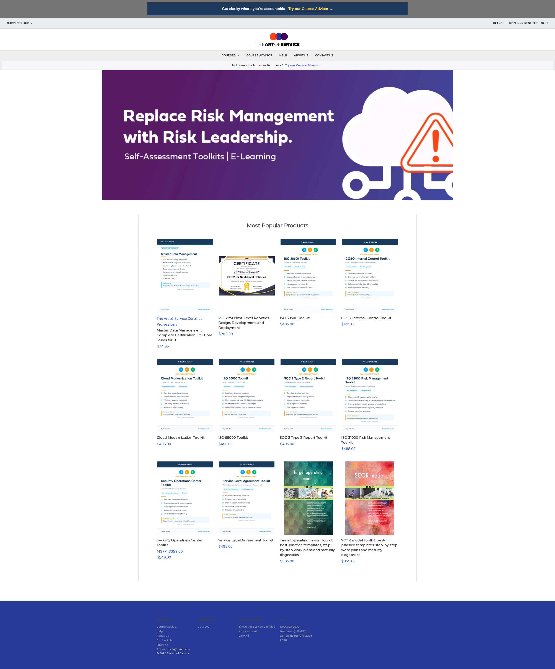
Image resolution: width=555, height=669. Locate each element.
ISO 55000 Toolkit (233, 437)
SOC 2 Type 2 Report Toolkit (304, 437)
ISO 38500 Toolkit (295, 318)
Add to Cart (185, 280)
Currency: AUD (18, 23)
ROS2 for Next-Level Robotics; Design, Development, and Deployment (243, 323)
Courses (229, 55)
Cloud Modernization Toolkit (180, 437)
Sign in (514, 23)
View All (244, 636)
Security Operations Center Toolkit (180, 542)
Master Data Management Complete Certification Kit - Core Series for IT (184, 335)
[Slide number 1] (277, 135)
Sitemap (162, 645)
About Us (301, 55)
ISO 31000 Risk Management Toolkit (365, 440)
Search (498, 23)
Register (531, 23)
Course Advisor (259, 55)
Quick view (185, 272)
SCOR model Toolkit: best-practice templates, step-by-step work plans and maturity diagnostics (369, 547)
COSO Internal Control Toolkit (366, 318)
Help (283, 55)
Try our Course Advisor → (310, 9)
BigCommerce (180, 649)
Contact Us (324, 55)
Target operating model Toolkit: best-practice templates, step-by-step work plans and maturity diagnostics (307, 547)
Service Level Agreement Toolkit (246, 540)
